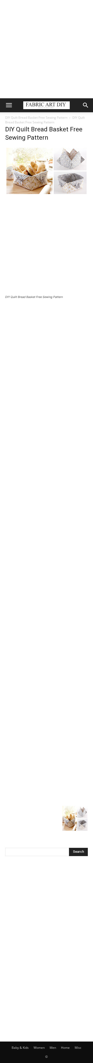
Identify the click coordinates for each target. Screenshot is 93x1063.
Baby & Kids (20, 1047)
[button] (9, 105)
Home (65, 1047)
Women (39, 1047)
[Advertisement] (46, 49)
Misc (78, 1047)
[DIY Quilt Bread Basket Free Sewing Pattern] (46, 194)
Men (53, 1047)
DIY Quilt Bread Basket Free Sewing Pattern (36, 117)
